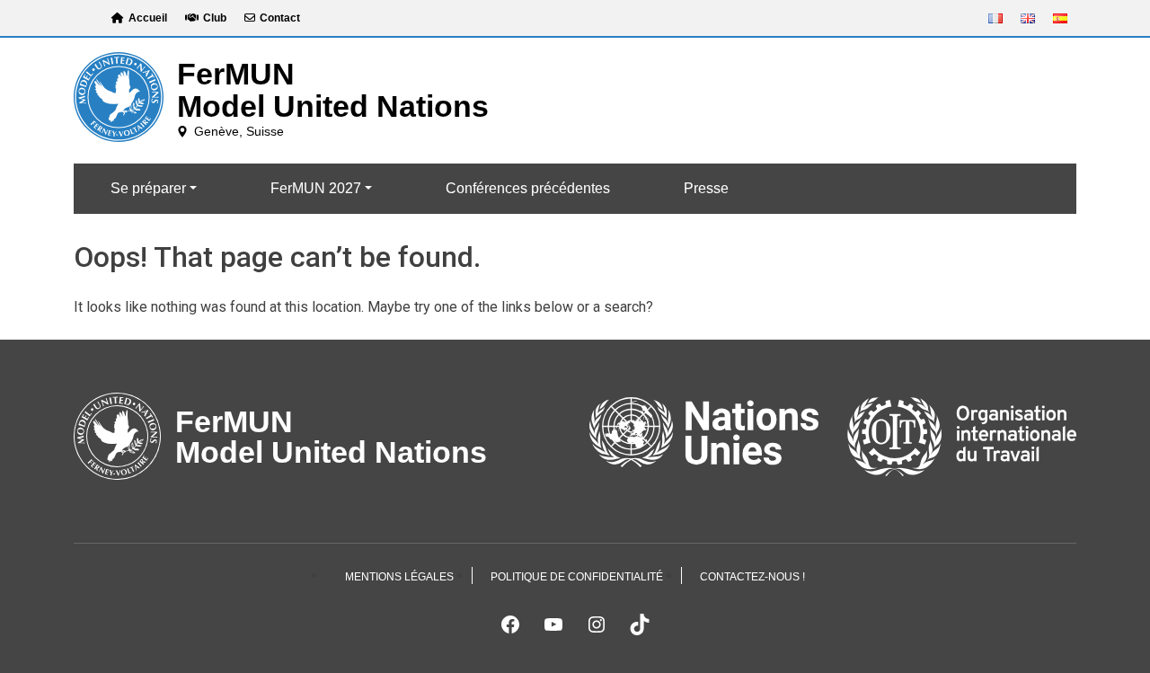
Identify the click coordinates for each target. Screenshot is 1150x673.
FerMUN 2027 (315, 188)
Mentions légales (399, 577)
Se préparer (148, 188)
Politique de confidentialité (577, 577)
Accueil (147, 18)
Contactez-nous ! (752, 577)
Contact (280, 18)
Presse (706, 188)
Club (214, 18)
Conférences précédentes (528, 188)
